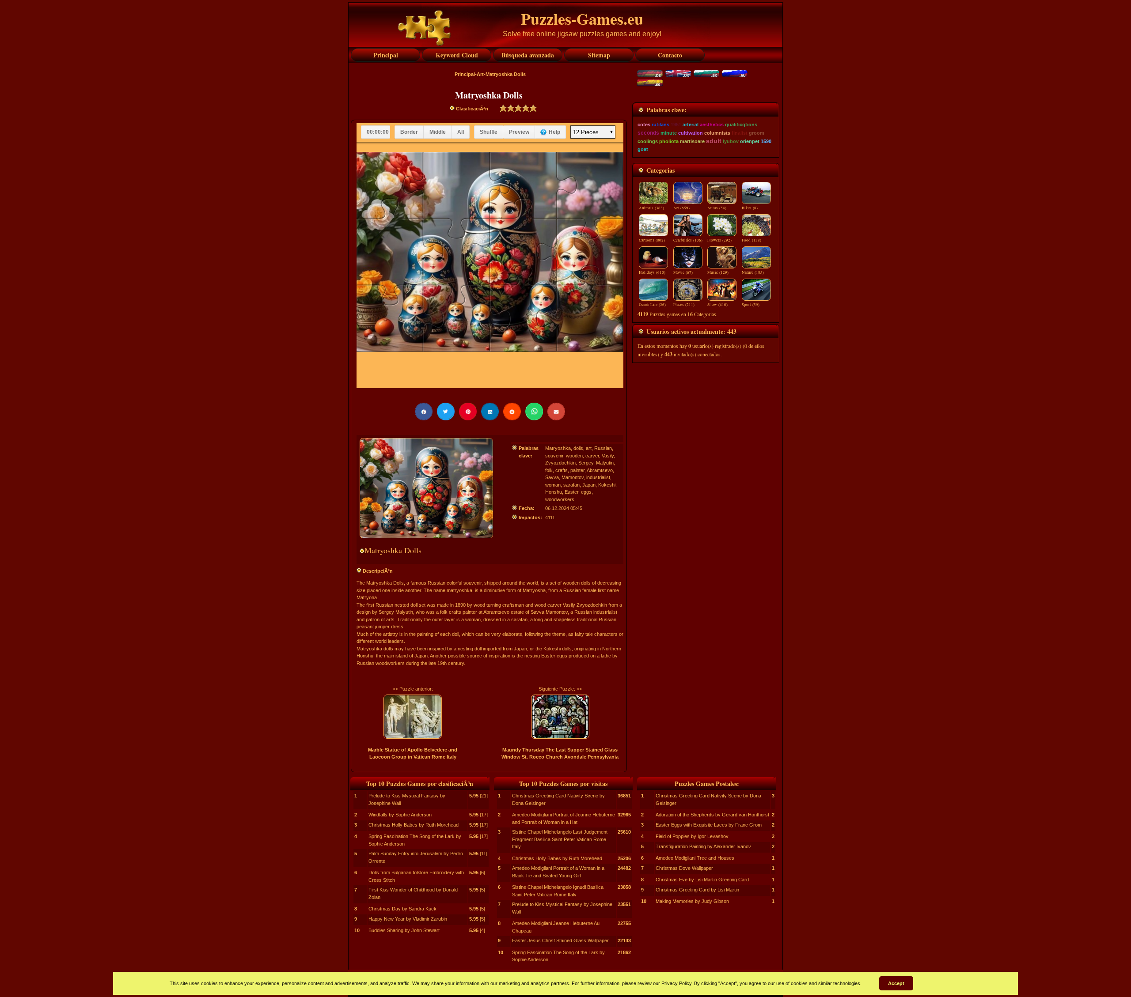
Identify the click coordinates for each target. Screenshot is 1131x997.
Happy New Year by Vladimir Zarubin (407, 918)
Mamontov (573, 477)
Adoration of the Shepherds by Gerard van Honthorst (712, 814)
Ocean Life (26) (652, 304)
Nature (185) (753, 272)
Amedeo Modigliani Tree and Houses (695, 858)
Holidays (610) (652, 272)
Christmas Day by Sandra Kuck (402, 908)
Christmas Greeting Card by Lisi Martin (697, 889)
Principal (465, 74)
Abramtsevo (600, 470)
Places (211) (684, 304)
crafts (561, 470)
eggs (586, 492)
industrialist (598, 477)
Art (480, 74)
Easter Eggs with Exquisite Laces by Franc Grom (709, 824)
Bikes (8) (750, 208)
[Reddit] (512, 411)
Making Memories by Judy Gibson (692, 901)
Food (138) (751, 240)
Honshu (553, 492)
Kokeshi (606, 484)
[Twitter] (446, 411)
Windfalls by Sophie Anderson (400, 814)
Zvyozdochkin (560, 462)
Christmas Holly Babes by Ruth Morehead (413, 824)
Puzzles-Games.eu (582, 18)
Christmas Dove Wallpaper (684, 868)
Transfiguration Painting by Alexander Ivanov (703, 846)
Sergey (585, 462)
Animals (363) (651, 208)
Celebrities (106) (687, 240)
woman (553, 484)
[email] (556, 411)
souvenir (554, 455)
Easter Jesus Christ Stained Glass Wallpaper (560, 940)
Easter (571, 492)
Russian (603, 448)
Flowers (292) (719, 240)
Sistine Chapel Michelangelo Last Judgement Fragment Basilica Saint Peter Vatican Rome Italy (559, 839)
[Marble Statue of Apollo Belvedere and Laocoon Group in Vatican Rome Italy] (412, 717)
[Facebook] (424, 411)
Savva (552, 477)
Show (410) (717, 304)
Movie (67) (683, 272)
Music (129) (718, 272)
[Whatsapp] (534, 411)
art (589, 448)
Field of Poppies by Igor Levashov (692, 836)
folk (549, 470)
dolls (578, 448)
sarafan (571, 484)
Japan (589, 484)
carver (592, 455)
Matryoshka (558, 448)
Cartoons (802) (652, 240)
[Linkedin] (490, 411)
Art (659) (681, 208)
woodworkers (559, 499)
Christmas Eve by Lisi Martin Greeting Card (702, 879)
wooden (574, 455)
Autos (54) (716, 208)
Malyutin (605, 462)
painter (577, 470)
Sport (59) (750, 304)
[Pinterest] (468, 411)
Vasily (608, 455)
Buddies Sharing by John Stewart (404, 930)
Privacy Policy (676, 983)
